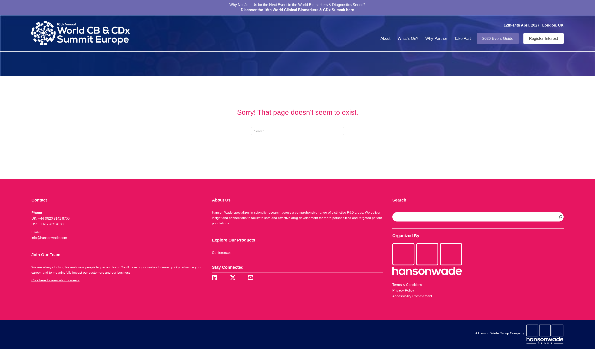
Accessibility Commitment (412, 296)
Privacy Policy (403, 290)
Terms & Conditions (407, 285)
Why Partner (436, 38)
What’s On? (408, 38)
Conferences (221, 253)
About (385, 38)
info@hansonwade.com (49, 238)
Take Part (462, 38)
